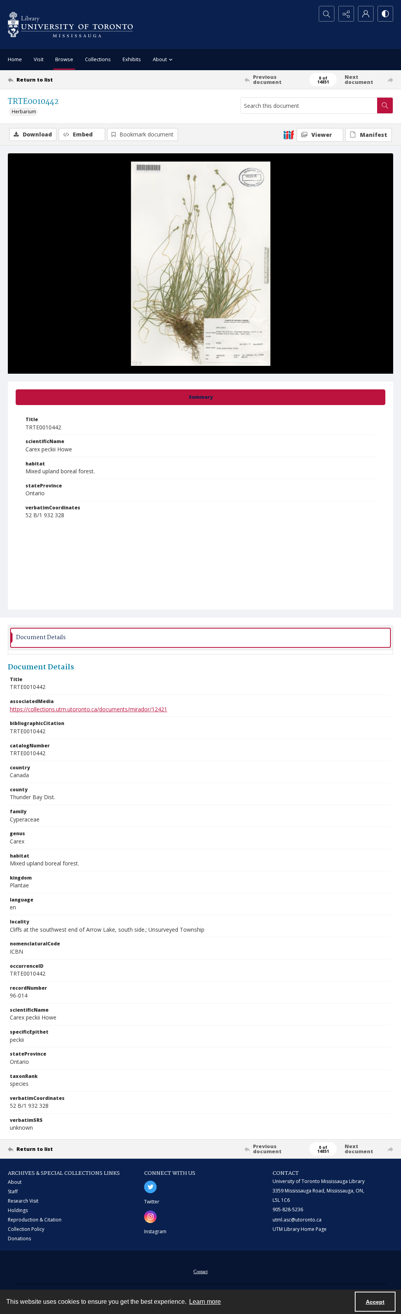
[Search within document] (385, 105)
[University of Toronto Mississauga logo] (70, 24)
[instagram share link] (150, 1216)
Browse (64, 59)
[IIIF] (288, 134)
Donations (19, 1238)
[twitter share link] (150, 1187)
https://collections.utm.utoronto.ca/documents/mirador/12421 (88, 709)
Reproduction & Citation (34, 1219)
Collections (98, 59)
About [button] (160, 59)
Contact (200, 1271)
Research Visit (23, 1201)
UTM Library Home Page (300, 1229)
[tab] (200, 397)
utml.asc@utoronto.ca (297, 1219)
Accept (375, 1302)
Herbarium (24, 111)
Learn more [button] (205, 1301)
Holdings (18, 1210)
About (15, 1182)
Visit (38, 59)
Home (15, 59)
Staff (13, 1191)
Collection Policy (26, 1229)
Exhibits (132, 59)
